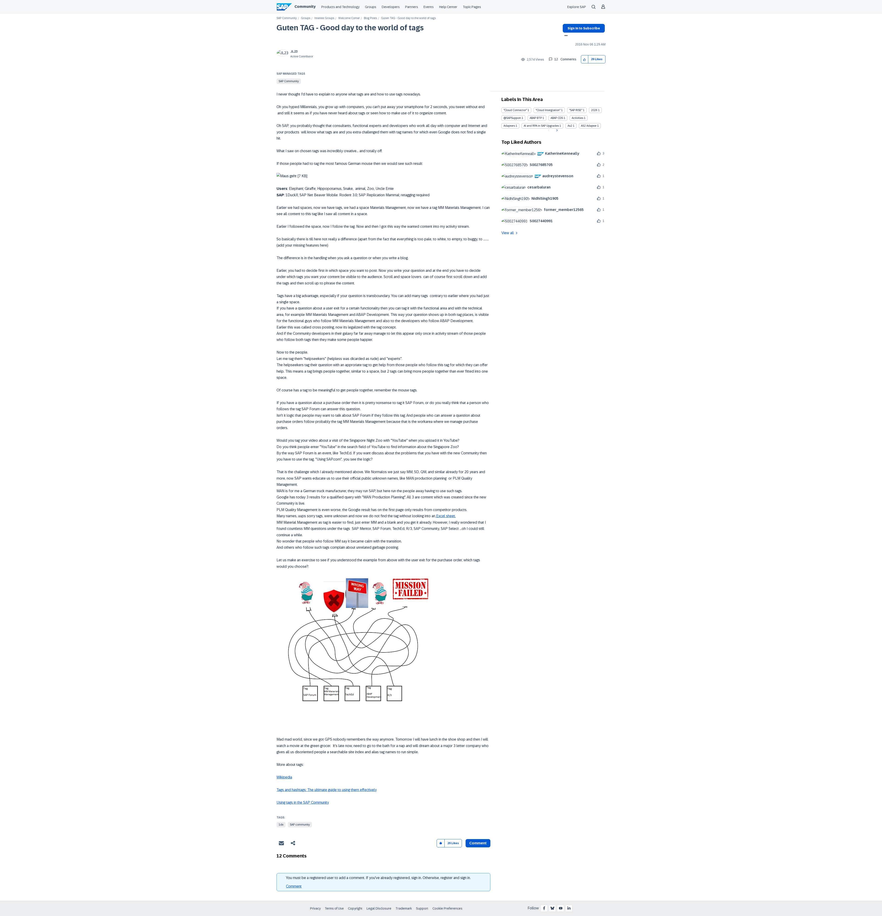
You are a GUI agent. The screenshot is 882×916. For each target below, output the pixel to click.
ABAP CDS (557, 118)
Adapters (509, 125)
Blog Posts (370, 18)
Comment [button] (478, 843)
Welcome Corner (349, 18)
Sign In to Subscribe (584, 28)
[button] (584, 59)
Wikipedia (284, 777)
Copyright (355, 908)
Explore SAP (576, 7)
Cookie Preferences (447, 908)
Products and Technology (340, 7)
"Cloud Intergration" (548, 110)
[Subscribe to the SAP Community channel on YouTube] (561, 908)
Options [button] (565, 36)
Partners (411, 7)
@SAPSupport (512, 118)
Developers (391, 7)
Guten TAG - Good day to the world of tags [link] (408, 18)
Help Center (448, 7)
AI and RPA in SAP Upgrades (541, 125)
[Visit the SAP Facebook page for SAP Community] (544, 908)
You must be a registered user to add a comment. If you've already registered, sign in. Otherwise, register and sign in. (378, 878)
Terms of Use (334, 908)
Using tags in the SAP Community (303, 802)
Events (429, 7)
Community (305, 6)
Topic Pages (472, 7)
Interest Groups (324, 18)
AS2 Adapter (588, 125)
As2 (570, 125)
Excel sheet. (445, 516)
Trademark (404, 908)
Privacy (315, 908)
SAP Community (287, 18)
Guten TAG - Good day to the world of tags (350, 28)
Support (422, 908)
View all (507, 233)
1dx (281, 824)
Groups (370, 7)
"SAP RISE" (575, 110)
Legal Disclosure (379, 908)
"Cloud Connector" (515, 110)
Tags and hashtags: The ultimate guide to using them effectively (327, 790)
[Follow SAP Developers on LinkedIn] (569, 908)
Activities (577, 118)
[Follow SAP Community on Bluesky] (552, 908)
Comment (294, 886)
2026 (594, 110)
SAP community (300, 824)
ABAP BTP (536, 118)
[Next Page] (556, 130)
